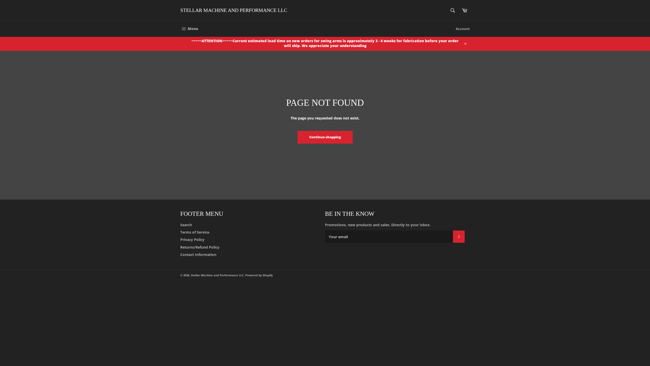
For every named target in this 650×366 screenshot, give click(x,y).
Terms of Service (194, 232)
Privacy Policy (192, 239)
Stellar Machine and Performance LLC (233, 10)
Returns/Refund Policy (199, 247)
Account (463, 28)
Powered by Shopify (259, 275)
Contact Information (198, 254)
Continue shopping (325, 137)
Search (186, 224)
